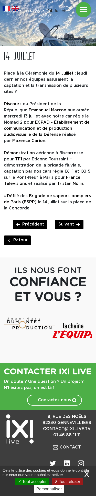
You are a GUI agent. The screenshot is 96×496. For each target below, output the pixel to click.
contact (69, 447)
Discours (13, 104)
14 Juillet (64, 73)
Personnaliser (49, 489)
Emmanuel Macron (47, 110)
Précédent (33, 224)
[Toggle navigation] (83, 9)
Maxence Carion (28, 141)
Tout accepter (34, 481)
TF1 (18, 159)
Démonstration (19, 153)
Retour (20, 240)
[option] (26, 323)
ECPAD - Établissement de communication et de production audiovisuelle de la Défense (47, 129)
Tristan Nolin (70, 184)
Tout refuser (69, 481)
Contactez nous (55, 400)
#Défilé (11, 196)
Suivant (66, 224)
